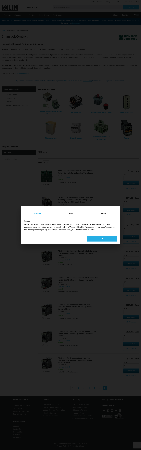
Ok (102, 238)
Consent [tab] (37, 214)
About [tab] (103, 214)
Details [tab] (70, 214)
